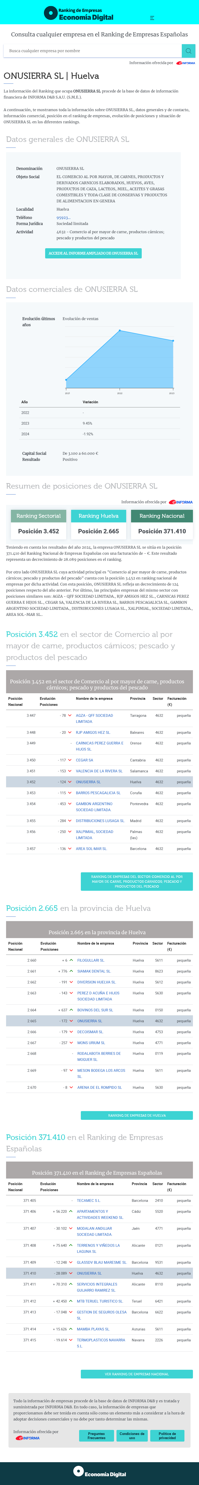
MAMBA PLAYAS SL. (93, 1329)
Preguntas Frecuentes (97, 1435)
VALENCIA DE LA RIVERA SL (99, 771)
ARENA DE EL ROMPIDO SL (99, 1087)
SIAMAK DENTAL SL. (94, 971)
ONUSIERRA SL (88, 782)
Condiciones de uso (132, 1435)
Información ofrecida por (151, 63)
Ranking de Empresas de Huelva (137, 1116)
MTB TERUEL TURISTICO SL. (100, 1301)
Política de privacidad (167, 1435)
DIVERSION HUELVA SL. (96, 982)
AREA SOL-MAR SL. (92, 848)
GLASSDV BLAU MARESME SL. (102, 1262)
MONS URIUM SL (91, 1042)
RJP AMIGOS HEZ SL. (93, 732)
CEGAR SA (84, 760)
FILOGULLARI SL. (91, 960)
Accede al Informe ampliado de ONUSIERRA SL (93, 253)
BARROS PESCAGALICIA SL (98, 793)
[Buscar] (188, 51)
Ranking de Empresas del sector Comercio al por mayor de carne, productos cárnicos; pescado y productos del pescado (137, 882)
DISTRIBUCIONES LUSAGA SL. (100, 820)
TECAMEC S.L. (89, 1200)
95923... (64, 217)
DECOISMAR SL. (90, 1032)
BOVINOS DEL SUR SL (95, 1010)
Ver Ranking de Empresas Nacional (137, 1374)
